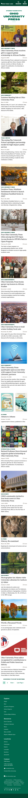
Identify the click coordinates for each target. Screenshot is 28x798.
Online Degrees (8, 709)
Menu (25, 3)
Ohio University (10, 788)
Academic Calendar (9, 724)
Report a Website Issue (9, 734)
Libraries (6, 729)
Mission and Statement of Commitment (11, 782)
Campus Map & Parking (10, 714)
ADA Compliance (9, 780)
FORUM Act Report (19, 781)
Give (5, 704)
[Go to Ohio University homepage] (7, 4)
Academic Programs (9, 706)
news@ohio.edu (10, 768)
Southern (6, 752)
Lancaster (6, 749)
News (5, 727)
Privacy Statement (16, 783)
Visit (5, 712)
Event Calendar (8, 721)
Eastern (6, 747)
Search (18, 4)
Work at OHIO (7, 732)
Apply (5, 701)
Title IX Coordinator (17, 785)
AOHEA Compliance (17, 780)
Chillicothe (6, 744)
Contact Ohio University (10, 771)
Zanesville (6, 754)
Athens (6, 742)
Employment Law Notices (9, 781)
